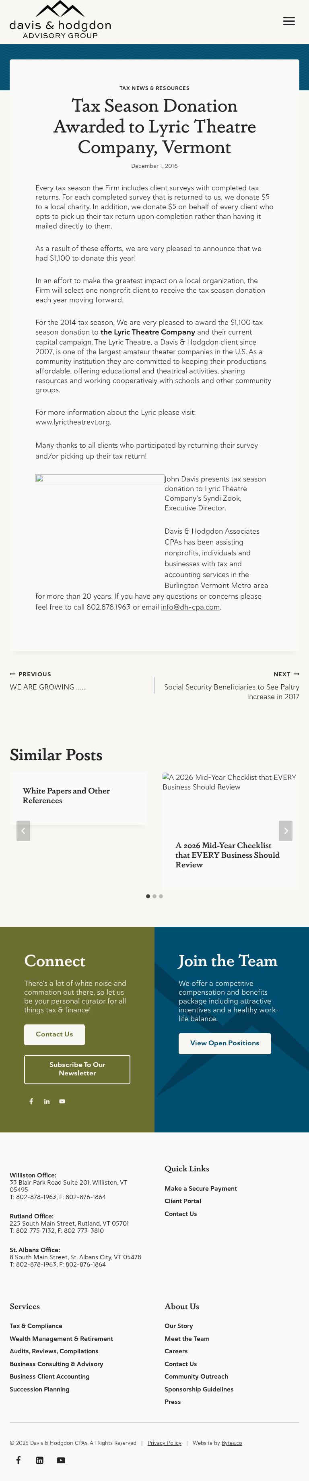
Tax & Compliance (36, 1326)
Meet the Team (187, 1339)
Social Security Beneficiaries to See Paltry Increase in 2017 (231, 686)
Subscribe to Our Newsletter (77, 1068)
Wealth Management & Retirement (61, 1339)
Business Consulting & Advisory (56, 1364)
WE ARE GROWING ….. (47, 681)
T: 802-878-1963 (33, 1197)
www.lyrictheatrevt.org (72, 421)
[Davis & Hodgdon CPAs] (60, 19)
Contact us (54, 1034)
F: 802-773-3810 (81, 1230)
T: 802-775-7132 (32, 1230)
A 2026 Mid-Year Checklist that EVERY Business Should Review (227, 854)
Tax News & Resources (154, 88)
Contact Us (181, 1214)
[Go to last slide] (23, 831)
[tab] (148, 896)
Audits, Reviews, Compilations (54, 1351)
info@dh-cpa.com (190, 607)
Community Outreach (196, 1377)
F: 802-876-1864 (82, 1197)
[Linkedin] (39, 1460)
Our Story (179, 1326)
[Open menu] (288, 21)
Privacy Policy (164, 1443)
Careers (176, 1351)
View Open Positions (225, 1042)
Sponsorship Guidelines (199, 1389)
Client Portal (183, 1201)
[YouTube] (60, 1460)
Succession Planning (40, 1389)
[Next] (286, 831)
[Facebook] (18, 1460)
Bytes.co (232, 1443)
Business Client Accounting (50, 1377)
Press (173, 1402)
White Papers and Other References (66, 795)
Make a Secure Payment (201, 1189)
